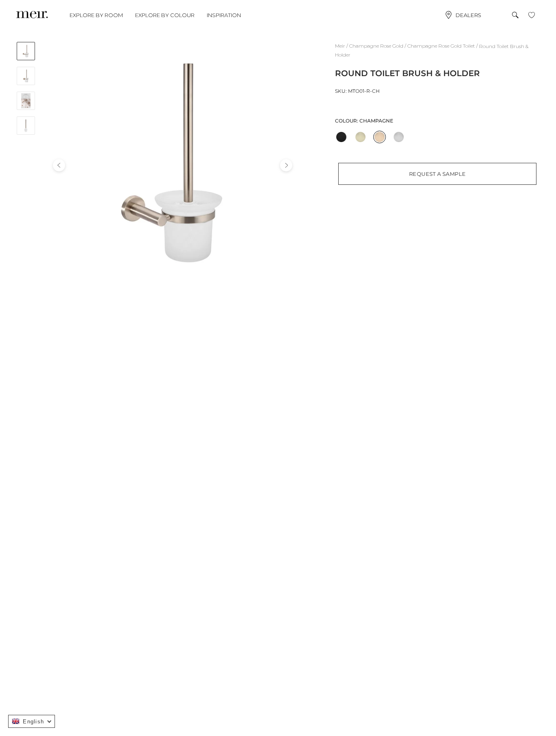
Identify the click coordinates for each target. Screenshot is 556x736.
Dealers (468, 15)
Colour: (364, 121)
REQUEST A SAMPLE (437, 174)
